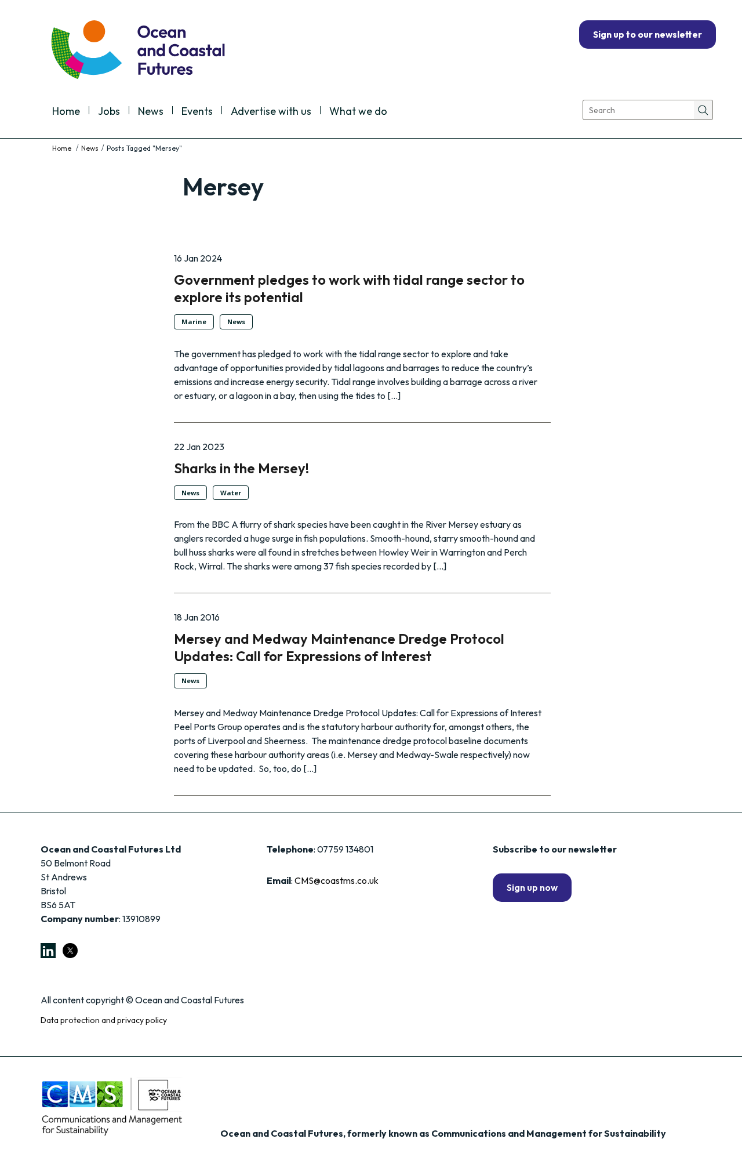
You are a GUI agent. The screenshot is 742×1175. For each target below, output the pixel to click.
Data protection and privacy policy (104, 1020)
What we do (358, 112)
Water (230, 492)
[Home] (62, 148)
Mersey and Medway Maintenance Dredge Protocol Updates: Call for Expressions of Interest (339, 647)
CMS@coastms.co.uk (336, 880)
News (150, 112)
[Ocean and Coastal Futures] (137, 50)
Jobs (109, 112)
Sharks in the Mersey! (241, 468)
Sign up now (532, 887)
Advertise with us (271, 112)
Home (66, 112)
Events (197, 112)
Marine (193, 321)
